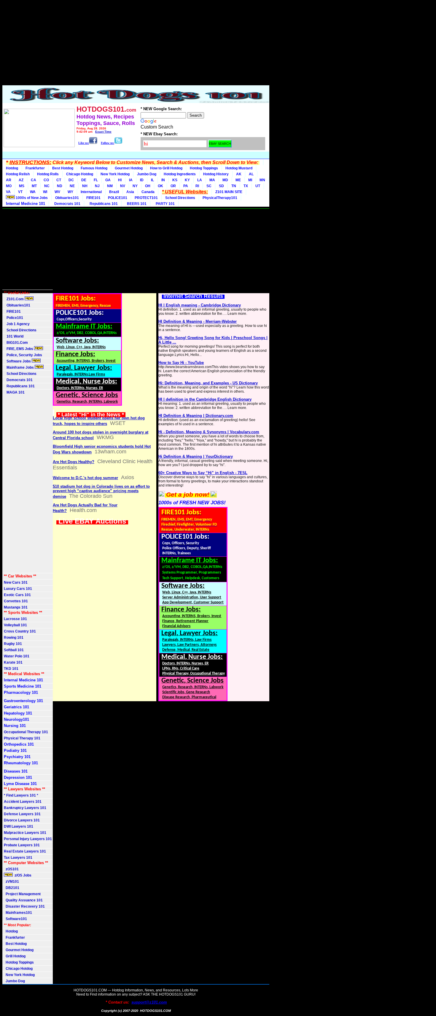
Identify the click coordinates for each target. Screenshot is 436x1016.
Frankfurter (35, 168)
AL (251, 174)
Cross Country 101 (20, 631)
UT (257, 186)
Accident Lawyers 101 (23, 802)
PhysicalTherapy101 (220, 198)
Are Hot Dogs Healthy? (73, 462)
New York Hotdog (115, 174)
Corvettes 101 (16, 601)
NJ (97, 186)
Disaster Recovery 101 (24, 906)
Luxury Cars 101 (18, 589)
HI (120, 180)
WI (45, 192)
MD (225, 180)
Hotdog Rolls (48, 174)
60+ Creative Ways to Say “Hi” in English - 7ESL (202, 473)
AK (238, 174)
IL (152, 180)
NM (110, 186)
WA (33, 192)
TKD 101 (11, 669)
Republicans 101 (103, 204)
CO (46, 180)
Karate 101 (13, 662)
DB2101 (11, 888)
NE (72, 186)
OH (147, 186)
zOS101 (11, 869)
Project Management (22, 894)
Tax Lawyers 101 (18, 858)
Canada (148, 192)
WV (57, 192)
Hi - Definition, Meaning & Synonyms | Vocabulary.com (208, 432)
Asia (130, 192)
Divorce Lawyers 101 (22, 820)
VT (20, 192)
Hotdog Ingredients (180, 174)
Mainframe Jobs (19, 367)
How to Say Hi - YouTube (181, 362)
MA (212, 180)
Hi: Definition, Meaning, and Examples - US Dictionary (208, 383)
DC (71, 180)
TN (233, 186)
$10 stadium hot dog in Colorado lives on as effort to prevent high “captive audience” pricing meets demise (101, 491)
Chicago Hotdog (79, 174)
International (91, 192)
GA (108, 180)
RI (197, 186)
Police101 (13, 318)
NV (122, 186)
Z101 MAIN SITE (228, 192)
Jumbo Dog (146, 174)
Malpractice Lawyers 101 (25, 833)
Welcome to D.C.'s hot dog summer (85, 478)
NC (47, 186)
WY (70, 192)
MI (250, 180)
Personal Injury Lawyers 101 (28, 839)
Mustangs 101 (16, 607)
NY (135, 186)
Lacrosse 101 (15, 619)
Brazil (114, 192)
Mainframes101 (18, 913)
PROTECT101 (146, 198)
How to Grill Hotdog (166, 168)
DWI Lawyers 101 (18, 826)
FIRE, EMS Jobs (19, 349)
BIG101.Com (16, 343)
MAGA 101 (14, 392)
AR (8, 180)
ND (59, 186)
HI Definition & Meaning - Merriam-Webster (197, 321)
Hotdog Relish (18, 174)
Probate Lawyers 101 (22, 845)
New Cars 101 (16, 582)
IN (163, 180)
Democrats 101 (66, 204)
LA (199, 180)
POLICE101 (117, 198)
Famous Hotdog (94, 168)
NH (84, 186)
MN (262, 180)
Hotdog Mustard (238, 168)
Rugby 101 (13, 644)
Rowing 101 (13, 637)
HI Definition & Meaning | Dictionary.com (195, 415)
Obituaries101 (67, 198)
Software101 (15, 919)
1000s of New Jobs (31, 198)
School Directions (180, 198)
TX (246, 186)
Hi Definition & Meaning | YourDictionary (195, 456)
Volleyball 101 (15, 625)
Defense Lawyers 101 (22, 814)
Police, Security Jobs (23, 355)
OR (173, 186)
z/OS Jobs (22, 875)
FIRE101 (93, 198)
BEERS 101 (136, 204)
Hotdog (12, 168)
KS (174, 180)
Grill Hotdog (15, 956)
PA (185, 186)
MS (21, 186)
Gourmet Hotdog (129, 168)
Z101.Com (14, 299)
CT (58, 180)
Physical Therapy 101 (22, 738)
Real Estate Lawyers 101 (25, 851)
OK (160, 186)
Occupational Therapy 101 (26, 732)
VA (8, 192)
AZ (21, 180)
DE (83, 180)
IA (131, 180)
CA (33, 180)
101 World (13, 336)
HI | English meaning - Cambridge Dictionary (199, 305)
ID (142, 180)
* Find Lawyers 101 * (21, 795)
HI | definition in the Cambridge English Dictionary (205, 399)
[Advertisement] (135, 43)
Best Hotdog (62, 168)
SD (221, 186)
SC (208, 186)
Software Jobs (18, 361)
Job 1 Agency (17, 324)
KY (187, 180)
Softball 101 (14, 650)
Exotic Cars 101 (17, 595)
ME (238, 180)
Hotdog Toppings (204, 168)
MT (34, 186)
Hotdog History (216, 174)
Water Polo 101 (16, 656)
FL (96, 180)
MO (9, 186)
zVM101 (11, 881)
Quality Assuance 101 (23, 900)
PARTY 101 (164, 204)
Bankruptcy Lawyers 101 (25, 808)
